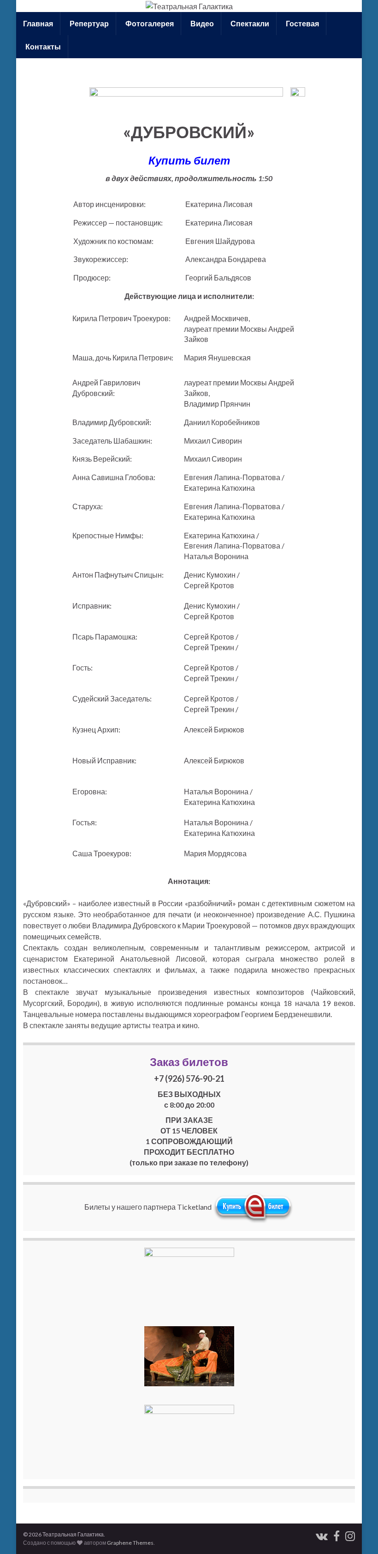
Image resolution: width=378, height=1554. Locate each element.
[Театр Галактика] (336, 1534)
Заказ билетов (189, 1061)
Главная (38, 23)
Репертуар (88, 23)
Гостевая (301, 23)
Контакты (42, 46)
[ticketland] (253, 1206)
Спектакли (249, 23)
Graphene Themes (130, 1542)
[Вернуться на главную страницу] (189, 6)
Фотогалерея (149, 23)
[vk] (322, 1534)
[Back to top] (357, 1533)
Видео (201, 23)
